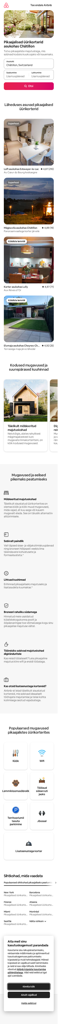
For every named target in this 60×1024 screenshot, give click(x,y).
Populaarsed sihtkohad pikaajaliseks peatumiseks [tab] (30, 882)
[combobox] (28, 65)
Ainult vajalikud (29, 994)
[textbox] (16, 76)
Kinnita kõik (29, 986)
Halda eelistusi (28, 1003)
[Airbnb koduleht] (6, 5)
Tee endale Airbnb (41, 5)
